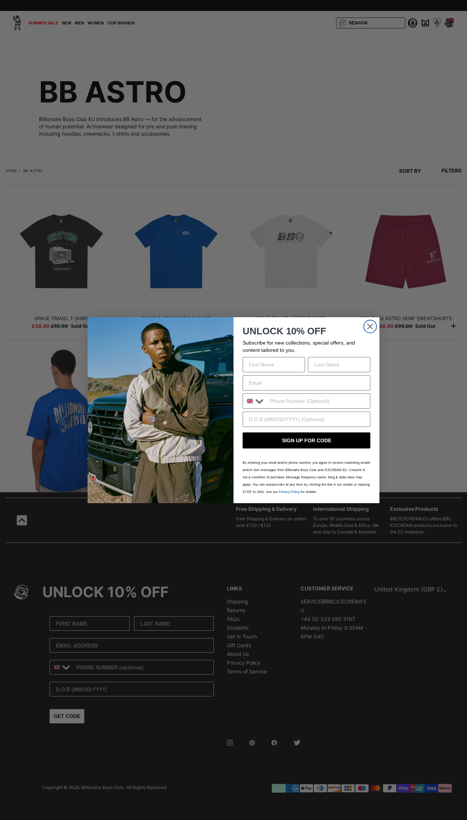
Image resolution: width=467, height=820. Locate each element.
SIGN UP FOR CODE (306, 440)
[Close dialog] (370, 326)
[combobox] (254, 401)
